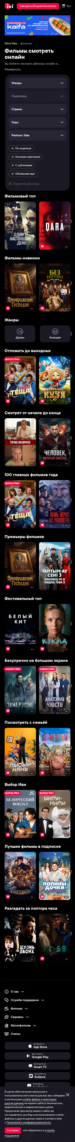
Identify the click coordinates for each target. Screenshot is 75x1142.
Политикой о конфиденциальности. (29, 1122)
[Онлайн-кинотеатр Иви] (10, 6)
